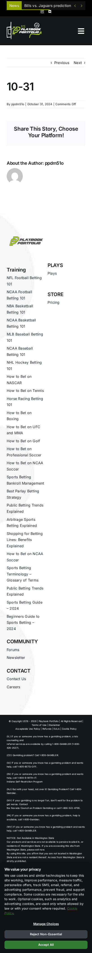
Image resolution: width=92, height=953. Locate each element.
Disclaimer (54, 725)
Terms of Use (39, 725)
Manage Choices (46, 924)
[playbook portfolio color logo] (25, 235)
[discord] (49, 11)
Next (78, 62)
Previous (61, 62)
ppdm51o (17, 104)
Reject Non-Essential (46, 934)
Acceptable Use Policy (27, 728)
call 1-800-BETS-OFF (24, 766)
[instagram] (42, 11)
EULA (57, 728)
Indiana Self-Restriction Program (25, 781)
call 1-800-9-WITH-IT (24, 777)
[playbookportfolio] (25, 23)
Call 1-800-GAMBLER (46, 755)
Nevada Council (20, 808)
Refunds (47, 728)
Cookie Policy (69, 728)
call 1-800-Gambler (28, 819)
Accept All (46, 945)
